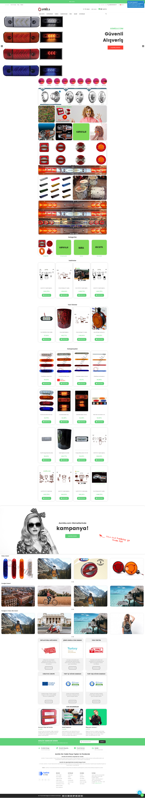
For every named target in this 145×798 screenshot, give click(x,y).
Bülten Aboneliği (83, 782)
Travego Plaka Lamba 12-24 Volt (81, 453)
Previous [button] (40, 81)
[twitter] (42, 780)
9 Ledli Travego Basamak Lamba (46, 453)
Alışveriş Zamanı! (115, 47)
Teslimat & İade (59, 778)
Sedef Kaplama (66, 727)
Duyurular (82, 14)
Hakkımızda (70, 775)
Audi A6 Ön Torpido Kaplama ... (46, 288)
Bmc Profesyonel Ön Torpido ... (99, 491)
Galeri (75, 14)
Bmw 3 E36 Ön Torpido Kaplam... (82, 288)
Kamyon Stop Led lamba (45, 727)
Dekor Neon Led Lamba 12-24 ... (99, 414)
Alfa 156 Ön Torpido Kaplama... (99, 453)
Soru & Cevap (13, 4)
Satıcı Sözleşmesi (59, 787)
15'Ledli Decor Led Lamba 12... (99, 376)
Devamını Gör (49, 668)
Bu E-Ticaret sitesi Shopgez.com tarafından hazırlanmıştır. (49, 795)
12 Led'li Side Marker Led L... (64, 414)
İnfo (71, 14)
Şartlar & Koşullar (59, 785)
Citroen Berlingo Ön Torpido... (64, 288)
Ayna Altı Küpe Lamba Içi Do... (99, 332)
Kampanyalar (63, 14)
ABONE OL (102, 741)
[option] (41, 82)
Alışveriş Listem (83, 780)
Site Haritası (82, 783)
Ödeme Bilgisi (58, 775)
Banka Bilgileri (58, 776)
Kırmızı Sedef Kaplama (64, 332)
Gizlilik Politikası (59, 780)
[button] (2, 46)
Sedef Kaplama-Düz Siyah (64, 453)
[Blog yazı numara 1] (96, 717)
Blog (18, 4)
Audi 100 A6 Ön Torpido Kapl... (46, 491)
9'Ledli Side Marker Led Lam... (81, 414)
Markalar (69, 778)
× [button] (143, 2)
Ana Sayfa (41, 14)
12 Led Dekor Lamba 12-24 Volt (82, 376)
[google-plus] (45, 780)
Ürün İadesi (82, 778)
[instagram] (48, 780)
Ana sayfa (7, 4)
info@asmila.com (98, 783)
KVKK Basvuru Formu (60, 783)
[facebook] (39, 780)
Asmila (40, 729)
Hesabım (81, 775)
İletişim (69, 776)
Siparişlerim (82, 776)
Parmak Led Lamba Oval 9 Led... (46, 414)
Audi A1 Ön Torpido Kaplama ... (64, 491)
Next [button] (106, 81)
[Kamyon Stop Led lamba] (48, 717)
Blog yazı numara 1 (91, 727)
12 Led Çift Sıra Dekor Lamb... (64, 376)
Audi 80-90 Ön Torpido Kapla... (82, 491)
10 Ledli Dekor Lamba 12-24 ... (46, 376)
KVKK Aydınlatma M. (60, 782)
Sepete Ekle (47, 295)
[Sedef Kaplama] (72, 717)
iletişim (22, 4)
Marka (56, 14)
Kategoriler (50, 14)
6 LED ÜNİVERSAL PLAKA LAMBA (46, 332)
